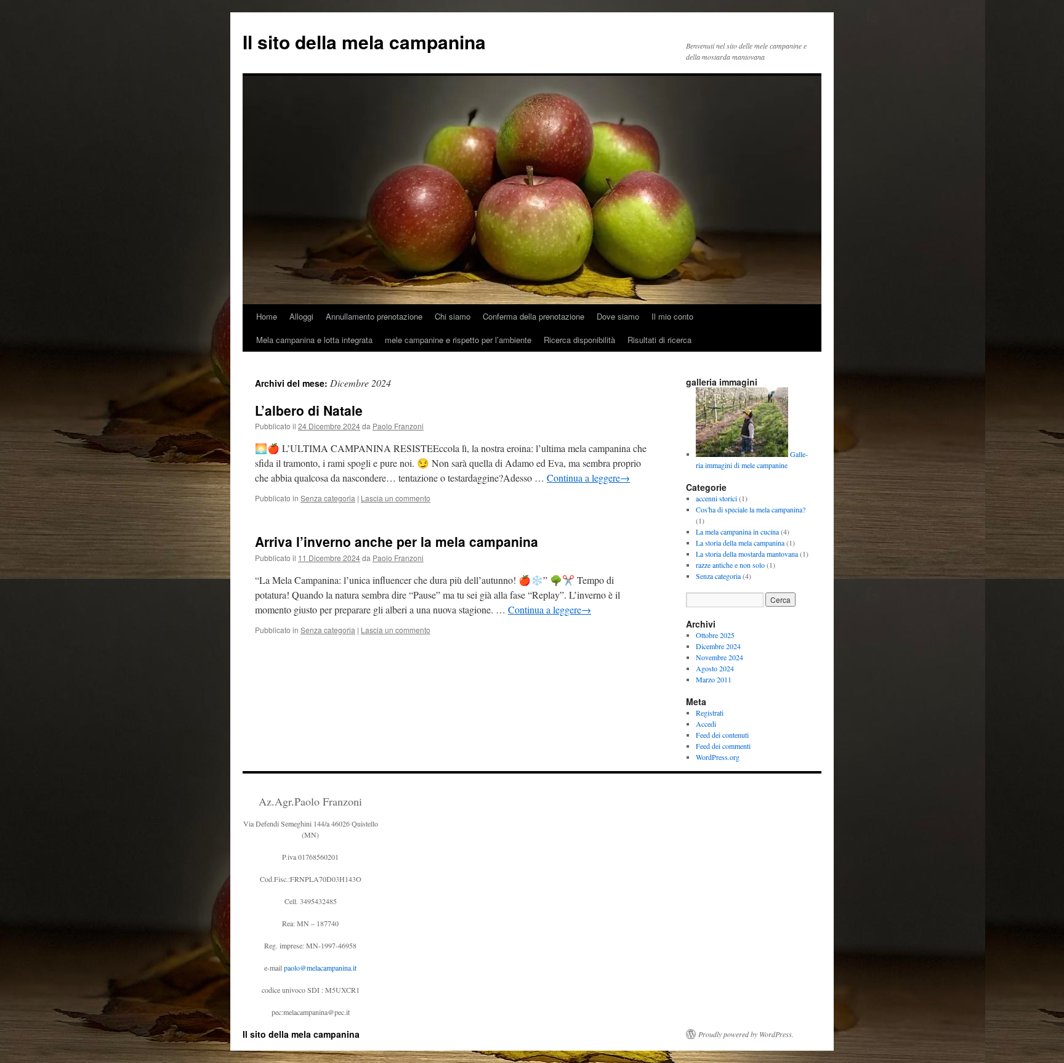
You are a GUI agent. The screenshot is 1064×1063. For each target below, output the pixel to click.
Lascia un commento (395, 498)
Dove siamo (618, 316)
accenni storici (716, 498)
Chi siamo (452, 316)
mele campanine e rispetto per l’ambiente (458, 340)
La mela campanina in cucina (737, 531)
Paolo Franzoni (398, 426)
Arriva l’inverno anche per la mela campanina (396, 541)
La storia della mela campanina (740, 543)
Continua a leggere (588, 477)
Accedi (706, 724)
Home (266, 316)
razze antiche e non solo (730, 565)
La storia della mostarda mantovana (747, 554)
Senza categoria (327, 498)
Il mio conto (672, 316)
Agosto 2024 (715, 668)
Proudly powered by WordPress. (746, 1034)
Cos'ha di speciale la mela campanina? (750, 509)
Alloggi (301, 316)
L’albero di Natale (309, 410)
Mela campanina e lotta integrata (314, 340)
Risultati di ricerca (659, 340)
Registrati (709, 712)
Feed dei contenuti (722, 735)
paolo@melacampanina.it (320, 967)
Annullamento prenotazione (374, 316)
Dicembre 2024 (718, 646)
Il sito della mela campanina (364, 41)
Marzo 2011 (714, 679)
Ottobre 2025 (715, 635)
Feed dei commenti (723, 746)
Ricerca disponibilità (579, 340)
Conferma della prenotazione (533, 316)
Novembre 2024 (719, 657)
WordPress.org (718, 757)
